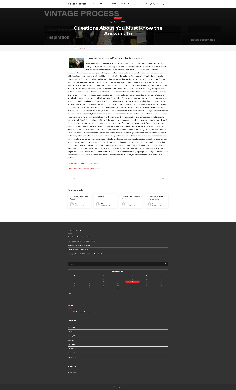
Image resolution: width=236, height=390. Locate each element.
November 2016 (72, 353)
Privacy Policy (150, 4)
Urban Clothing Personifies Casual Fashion (80, 237)
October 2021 (72, 327)
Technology (118, 17)
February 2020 (72, 336)
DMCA (102, 4)
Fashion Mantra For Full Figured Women (79, 245)
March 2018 (71, 344)
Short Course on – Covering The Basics (84, 169)
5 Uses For (100, 197)
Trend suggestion (162, 4)
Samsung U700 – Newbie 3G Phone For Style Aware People (85, 254)
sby (111, 22)
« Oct (69, 293)
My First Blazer (72, 372)
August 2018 (71, 340)
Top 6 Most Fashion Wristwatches (78, 249)
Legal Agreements (138, 4)
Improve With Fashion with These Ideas (119, 4)
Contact (95, 4)
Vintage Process (77, 3)
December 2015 (72, 357)
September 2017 (72, 348)
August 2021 (71, 331)
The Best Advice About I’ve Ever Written (84, 163)
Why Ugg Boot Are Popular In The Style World (81, 241)
